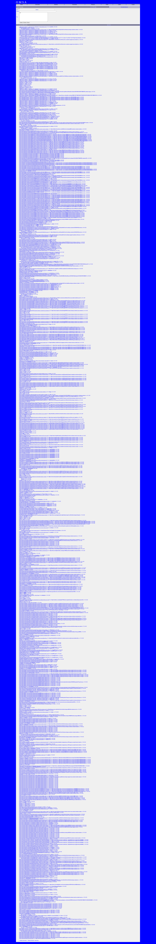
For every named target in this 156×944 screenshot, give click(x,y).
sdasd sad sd (21, 57)
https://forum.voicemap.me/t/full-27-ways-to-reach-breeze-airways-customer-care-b (33, 414)
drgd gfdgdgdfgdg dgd (23, 308)
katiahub (20, 494)
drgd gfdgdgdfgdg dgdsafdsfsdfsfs (25, 307)
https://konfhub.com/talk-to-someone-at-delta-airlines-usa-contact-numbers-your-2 (33, 314)
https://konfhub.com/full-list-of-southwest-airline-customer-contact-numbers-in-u (33, 403)
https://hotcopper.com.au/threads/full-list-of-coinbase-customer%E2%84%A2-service (34, 202)
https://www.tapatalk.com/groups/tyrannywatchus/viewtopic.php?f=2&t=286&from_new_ (34, 183)
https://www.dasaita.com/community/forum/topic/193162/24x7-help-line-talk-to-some (34, 667)
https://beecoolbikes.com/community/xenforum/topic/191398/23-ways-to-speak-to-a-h (34, 709)
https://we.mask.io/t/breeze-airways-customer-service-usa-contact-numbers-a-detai (34, 828)
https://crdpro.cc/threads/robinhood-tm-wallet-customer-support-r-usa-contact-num (33, 886)
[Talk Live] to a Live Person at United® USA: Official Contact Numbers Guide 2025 (34, 377)
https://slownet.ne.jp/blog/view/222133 (26, 191)
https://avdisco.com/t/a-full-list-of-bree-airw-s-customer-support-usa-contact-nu (33, 56)
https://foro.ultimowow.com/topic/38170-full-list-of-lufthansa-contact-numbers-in (33, 159)
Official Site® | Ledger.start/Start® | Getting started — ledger (30, 420)
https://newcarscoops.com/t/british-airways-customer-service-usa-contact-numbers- (34, 938)
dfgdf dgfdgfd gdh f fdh (23, 276)
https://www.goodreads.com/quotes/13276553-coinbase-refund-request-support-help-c (34, 865)
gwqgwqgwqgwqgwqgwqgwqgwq (25, 297)
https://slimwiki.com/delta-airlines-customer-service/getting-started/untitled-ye (33, 914)
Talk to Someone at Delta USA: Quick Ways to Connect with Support (31, 750)
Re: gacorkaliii (23, 931)
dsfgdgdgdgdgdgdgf (22, 44)
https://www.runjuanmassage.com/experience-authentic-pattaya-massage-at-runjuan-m (34, 903)
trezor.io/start (21, 123)
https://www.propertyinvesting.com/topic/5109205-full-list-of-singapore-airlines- (33, 165)
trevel (20, 811)
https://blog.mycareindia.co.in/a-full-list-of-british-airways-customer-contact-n (32, 579)
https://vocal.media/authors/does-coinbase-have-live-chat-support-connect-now (33, 898)
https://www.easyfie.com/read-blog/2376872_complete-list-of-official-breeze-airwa (33, 318)
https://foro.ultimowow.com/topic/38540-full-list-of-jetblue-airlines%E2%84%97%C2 (33, 132)
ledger (20, 427)
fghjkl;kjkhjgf (21, 894)
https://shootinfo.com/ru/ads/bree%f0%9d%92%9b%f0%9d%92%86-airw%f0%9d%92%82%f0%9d (36, 179)
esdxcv (20, 543)
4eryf (20, 568)
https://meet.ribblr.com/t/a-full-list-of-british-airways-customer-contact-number (32, 740)
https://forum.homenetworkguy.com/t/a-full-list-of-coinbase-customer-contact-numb (33, 300)
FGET (20, 645)
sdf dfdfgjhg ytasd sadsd (23, 679)
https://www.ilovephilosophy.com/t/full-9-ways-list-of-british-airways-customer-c (33, 502)
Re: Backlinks (23, 255)
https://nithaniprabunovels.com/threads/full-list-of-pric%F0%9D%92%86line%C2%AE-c (34, 518)
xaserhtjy (21, 388)
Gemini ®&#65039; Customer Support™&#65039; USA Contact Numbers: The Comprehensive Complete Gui (38, 934)
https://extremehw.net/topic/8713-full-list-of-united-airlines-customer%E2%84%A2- (33, 253)
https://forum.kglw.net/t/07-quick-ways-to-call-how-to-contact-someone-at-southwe (33, 553)
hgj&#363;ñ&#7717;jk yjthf (24, 669)
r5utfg (20, 491)
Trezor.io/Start (21, 405)
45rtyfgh (20, 566)
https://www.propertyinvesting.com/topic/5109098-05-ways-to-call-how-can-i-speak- (33, 195)
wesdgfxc (21, 727)
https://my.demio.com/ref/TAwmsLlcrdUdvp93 (27, 215)
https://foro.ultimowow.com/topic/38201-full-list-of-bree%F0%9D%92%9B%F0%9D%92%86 (35, 156)
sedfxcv (20, 426)
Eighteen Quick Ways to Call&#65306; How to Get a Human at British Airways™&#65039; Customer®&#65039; (39, 932)
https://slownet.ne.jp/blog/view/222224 (26, 67)
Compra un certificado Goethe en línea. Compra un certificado (30, 917)
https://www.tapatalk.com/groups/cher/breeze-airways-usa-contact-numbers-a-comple (34, 691)
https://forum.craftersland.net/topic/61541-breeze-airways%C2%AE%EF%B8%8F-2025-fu (35, 774)
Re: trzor (22, 137)
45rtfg (20, 453)
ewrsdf (20, 325)
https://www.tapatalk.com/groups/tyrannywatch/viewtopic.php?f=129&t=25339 (33, 273)
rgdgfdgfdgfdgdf (22, 86)
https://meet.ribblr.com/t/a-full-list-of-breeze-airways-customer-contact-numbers (33, 743)
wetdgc (20, 535)
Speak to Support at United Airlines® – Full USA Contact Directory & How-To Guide (34, 315)
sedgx (20, 545)
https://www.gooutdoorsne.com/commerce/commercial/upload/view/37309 (32, 608)
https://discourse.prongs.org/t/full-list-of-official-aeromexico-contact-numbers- (32, 735)
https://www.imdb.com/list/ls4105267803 (26, 904)
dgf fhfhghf (21, 717)
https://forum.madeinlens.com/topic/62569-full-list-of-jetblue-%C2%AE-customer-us (34, 768)
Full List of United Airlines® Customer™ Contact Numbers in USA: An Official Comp (34, 263)
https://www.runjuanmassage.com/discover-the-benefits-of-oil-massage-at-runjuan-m (34, 868)
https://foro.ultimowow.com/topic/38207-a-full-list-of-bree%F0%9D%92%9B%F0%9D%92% (35, 153)
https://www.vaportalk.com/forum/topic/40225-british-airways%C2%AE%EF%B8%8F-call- (35, 363)
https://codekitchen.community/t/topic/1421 (27, 80)
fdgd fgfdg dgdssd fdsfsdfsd (24, 342)
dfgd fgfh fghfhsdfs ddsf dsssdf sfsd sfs (26, 550)
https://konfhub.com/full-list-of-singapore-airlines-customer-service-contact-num (33, 359)
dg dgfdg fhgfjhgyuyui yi (23, 671)
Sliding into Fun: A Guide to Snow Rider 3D (26, 296)
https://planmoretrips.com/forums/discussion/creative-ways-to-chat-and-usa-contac (34, 659)
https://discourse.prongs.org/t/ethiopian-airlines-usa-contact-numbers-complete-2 (33, 682)
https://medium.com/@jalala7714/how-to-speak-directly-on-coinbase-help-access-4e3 (34, 616)
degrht (20, 509)
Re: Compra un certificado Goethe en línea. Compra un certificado (32, 918)
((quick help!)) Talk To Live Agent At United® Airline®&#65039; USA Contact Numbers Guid (35, 278)
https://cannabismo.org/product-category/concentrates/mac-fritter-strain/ (32, 942)
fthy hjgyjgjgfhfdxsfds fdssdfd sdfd (25, 661)
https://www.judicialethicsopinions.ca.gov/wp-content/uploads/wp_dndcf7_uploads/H (34, 528)
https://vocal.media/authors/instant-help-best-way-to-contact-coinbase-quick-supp (33, 825)
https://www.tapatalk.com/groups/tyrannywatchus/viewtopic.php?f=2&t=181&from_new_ (34, 211)
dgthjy (20, 506)
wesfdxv (20, 448)
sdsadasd (21, 98)
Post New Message (124, 23)
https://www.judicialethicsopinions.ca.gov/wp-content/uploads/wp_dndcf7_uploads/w (34, 511)
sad (20, 61)
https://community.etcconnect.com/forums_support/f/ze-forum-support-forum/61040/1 (34, 856)
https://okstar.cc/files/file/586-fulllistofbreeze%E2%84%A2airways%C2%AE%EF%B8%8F (35, 292)
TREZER (20, 404)
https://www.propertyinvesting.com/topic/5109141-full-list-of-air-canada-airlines (33, 182)
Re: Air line (23, 128)
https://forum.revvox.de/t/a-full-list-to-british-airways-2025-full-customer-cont (32, 726)
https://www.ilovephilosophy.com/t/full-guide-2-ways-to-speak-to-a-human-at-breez (33, 500)
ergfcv (20, 392)
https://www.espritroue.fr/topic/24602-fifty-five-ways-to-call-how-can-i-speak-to (33, 434)
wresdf (20, 331)
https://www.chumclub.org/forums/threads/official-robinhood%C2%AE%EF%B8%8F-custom (35, 139)
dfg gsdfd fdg (21, 754)
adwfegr (20, 734)
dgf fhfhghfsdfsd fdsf (23, 703)
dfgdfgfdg (21, 299)
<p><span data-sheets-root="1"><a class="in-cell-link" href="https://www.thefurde (33, 54)
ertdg (20, 329)
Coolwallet (21, 775)
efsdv (20, 387)
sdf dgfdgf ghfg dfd (22, 530)
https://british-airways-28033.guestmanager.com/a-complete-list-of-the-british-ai (33, 351)
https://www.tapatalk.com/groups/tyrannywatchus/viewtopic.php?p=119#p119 (32, 234)
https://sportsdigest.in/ (23, 475)
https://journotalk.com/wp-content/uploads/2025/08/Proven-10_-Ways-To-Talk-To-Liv (34, 260)
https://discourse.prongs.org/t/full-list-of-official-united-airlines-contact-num (32, 771)
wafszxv (20, 397)
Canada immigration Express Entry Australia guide (30, 547)
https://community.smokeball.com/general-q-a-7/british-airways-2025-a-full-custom (33, 766)
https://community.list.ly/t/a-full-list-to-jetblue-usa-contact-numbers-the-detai (32, 604)
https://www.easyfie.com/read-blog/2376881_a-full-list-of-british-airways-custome (33, 320)
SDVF (20, 612)
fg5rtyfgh (20, 721)
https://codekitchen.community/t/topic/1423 (27, 71)
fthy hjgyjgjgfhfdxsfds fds (23, 663)
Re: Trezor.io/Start (24, 310)
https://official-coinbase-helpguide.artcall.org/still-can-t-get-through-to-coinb (32, 287)
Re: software (23, 142)
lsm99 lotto (21, 523)
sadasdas (21, 101)
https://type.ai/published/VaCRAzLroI (25, 572)
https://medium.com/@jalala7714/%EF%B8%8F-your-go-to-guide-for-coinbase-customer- (35, 412)
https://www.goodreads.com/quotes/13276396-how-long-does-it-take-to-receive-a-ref (34, 871)
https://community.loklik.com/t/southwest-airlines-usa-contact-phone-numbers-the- (33, 844)
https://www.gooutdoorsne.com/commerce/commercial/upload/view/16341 (32, 718)
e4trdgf (20, 406)
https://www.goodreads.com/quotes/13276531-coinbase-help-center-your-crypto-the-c (34, 863)
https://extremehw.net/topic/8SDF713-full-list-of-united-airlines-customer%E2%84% (34, 252)
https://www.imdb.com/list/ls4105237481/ (26, 907)
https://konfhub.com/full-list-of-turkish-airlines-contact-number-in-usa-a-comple (33, 430)
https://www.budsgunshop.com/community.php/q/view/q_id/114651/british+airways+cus (34, 808)
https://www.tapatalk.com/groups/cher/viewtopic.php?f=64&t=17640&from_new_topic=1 (34, 674)
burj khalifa (21, 770)
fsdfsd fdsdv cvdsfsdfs (23, 708)
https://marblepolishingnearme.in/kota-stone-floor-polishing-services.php (32, 626)
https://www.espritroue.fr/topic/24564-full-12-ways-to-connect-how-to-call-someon (33, 442)
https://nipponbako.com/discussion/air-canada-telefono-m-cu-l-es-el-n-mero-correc (33, 544)
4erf (20, 407)
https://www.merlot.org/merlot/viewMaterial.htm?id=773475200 (30, 823)
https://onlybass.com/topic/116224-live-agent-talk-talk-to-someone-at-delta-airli (33, 275)
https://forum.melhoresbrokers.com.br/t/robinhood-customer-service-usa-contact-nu (34, 911)
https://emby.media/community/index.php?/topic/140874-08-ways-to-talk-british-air (33, 816)
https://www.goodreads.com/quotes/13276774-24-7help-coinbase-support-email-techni (34, 858)
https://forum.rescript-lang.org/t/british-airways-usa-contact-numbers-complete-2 (33, 556)
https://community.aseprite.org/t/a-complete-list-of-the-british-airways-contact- (33, 483)
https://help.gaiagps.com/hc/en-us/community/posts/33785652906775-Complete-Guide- (34, 869)
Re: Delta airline (24, 144)
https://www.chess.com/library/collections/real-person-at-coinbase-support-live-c (33, 860)
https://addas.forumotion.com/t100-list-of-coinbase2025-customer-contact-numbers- (34, 145)
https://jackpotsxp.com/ (23, 653)
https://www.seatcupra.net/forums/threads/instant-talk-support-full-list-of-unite (32, 527)
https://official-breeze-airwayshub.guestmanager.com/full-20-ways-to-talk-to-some (33, 344)
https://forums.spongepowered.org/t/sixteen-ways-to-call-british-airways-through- (33, 531)
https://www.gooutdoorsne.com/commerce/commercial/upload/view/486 (31, 893)
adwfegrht (21, 749)
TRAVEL (20, 249)
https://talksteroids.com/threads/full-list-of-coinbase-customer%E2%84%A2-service (34, 244)
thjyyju (20, 763)
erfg (20, 410)
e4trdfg (20, 457)
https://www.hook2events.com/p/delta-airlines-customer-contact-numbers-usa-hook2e (34, 897)
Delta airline (21, 143)
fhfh (20, 613)
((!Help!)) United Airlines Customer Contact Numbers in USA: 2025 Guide (32, 266)
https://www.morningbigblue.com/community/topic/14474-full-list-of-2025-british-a (33, 901)
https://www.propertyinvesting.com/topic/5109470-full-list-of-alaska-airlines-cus (33, 150)
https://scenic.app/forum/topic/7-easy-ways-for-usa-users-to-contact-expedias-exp (33, 940)
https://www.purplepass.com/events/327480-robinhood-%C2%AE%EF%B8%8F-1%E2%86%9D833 (36, 916)
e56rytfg (20, 722)
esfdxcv (20, 432)
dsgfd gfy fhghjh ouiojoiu (23, 668)
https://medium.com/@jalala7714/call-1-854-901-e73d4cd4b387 (30, 647)
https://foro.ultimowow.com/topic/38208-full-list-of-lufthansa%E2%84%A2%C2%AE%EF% (35, 151)
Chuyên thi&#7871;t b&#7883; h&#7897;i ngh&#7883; (28, 279)
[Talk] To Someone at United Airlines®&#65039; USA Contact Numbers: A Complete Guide (35, 720)
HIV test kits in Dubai (23, 689)
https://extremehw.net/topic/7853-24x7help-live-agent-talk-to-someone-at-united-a (33, 262)
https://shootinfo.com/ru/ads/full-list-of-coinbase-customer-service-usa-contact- (33, 228)
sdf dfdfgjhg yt (21, 680)
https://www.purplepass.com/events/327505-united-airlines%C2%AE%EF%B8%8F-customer (35, 913)
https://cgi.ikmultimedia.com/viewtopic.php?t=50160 (28, 170)
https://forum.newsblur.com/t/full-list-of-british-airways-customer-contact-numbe (33, 625)
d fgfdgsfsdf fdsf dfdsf (23, 309)
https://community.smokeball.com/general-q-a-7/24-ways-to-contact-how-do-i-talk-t (33, 758)
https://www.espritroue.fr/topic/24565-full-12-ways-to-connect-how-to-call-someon (33, 439)
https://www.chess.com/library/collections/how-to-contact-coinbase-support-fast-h (33, 855)
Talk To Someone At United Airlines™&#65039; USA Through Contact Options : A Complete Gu (36, 272)
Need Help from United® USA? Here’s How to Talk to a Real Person (31, 368)
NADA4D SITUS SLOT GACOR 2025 (25, 288)
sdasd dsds (21, 99)
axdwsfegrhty (21, 730)
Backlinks (21, 247)
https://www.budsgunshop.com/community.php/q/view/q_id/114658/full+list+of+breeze (34, 805)
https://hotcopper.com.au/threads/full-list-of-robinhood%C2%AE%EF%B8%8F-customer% (35, 193)
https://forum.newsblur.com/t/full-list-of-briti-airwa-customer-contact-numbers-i (33, 621)
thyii (20, 615)
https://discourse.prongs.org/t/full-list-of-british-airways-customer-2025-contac (33, 809)
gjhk (20, 943)
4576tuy (20, 492)
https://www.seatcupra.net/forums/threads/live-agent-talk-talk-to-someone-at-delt (33, 529)
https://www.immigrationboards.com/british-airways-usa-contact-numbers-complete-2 (34, 629)
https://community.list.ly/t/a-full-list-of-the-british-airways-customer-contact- (32, 595)
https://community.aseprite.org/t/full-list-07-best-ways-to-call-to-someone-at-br (33, 482)
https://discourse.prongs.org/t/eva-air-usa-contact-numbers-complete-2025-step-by (33, 685)
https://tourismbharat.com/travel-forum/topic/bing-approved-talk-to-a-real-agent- (33, 289)
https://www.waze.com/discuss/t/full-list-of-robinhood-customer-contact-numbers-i (33, 646)
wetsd (20, 328)
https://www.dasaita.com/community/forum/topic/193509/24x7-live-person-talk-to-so (34, 662)
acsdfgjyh (21, 374)
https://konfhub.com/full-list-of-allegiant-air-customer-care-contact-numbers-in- (33, 408)
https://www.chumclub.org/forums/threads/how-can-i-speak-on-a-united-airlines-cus (33, 138)
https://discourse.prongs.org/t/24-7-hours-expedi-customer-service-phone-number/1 (33, 728)
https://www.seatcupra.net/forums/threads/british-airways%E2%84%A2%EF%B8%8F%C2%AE (36, 538)
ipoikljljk (20, 830)
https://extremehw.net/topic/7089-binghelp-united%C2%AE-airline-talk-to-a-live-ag (33, 269)
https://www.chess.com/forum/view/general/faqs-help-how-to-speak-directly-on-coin (33, 649)
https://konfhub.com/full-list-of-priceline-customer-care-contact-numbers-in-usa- (33, 390)
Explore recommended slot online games (28, 87)
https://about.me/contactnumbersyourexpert (27, 243)
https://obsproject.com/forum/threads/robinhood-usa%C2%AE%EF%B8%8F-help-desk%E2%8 (36, 941)
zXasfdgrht (21, 508)
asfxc (20, 398)
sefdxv (20, 436)
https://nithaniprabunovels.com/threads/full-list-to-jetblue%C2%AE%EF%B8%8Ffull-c (34, 624)
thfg (20, 450)
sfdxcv (20, 431)
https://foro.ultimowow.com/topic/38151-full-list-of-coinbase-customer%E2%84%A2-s (34, 149)
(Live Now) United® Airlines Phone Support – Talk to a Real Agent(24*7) (32, 525)
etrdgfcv (20, 580)
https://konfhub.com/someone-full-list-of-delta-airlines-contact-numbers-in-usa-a (33, 343)
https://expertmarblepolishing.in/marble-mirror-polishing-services (30, 640)
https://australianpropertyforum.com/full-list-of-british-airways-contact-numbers (33, 282)
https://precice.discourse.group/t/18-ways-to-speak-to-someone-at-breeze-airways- (33, 584)
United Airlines (21, 340)
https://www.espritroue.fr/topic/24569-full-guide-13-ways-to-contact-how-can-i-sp (33, 435)
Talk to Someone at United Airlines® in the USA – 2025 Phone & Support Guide (33, 706)
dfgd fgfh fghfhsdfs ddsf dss (24, 570)
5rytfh (20, 462)
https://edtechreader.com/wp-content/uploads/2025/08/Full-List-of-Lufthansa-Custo (33, 198)
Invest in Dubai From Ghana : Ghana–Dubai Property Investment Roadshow (32, 459)
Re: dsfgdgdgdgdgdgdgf (25, 45)
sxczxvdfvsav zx (24, 277)
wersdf (20, 330)
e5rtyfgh (20, 723)
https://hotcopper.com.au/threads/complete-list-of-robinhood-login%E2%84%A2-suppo (34, 218)
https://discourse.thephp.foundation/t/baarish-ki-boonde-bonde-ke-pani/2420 (32, 291)
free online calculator (23, 619)
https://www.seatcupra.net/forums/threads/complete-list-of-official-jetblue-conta (33, 542)
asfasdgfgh (21, 790)
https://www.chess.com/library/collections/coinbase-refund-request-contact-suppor (33, 867)
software (20, 141)
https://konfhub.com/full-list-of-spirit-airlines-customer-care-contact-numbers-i (32, 353)
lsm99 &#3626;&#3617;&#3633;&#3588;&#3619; (27, 524)
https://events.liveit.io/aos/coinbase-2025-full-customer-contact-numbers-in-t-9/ (33, 588)
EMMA (20, 609)
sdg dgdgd (21, 739)
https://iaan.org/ (22, 512)
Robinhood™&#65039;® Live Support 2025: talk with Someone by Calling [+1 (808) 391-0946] (35, 675)
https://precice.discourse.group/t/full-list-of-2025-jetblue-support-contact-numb (33, 591)
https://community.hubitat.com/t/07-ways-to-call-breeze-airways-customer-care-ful (33, 937)
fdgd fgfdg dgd (21, 378)
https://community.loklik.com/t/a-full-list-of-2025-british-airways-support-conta (32, 837)
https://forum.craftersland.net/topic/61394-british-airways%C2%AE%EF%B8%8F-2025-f (34, 782)
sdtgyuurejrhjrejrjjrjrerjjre (23, 298)
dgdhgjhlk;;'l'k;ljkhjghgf (23, 835)
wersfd (20, 386)
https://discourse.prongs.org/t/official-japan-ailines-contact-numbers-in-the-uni (32, 719)
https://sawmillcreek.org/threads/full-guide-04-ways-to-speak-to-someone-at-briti (33, 379)
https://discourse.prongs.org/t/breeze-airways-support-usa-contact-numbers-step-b (33, 788)
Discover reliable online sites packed (27, 52)
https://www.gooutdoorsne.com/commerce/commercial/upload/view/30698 (32, 648)
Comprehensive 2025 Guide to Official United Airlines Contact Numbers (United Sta (34, 290)
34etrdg (20, 451)
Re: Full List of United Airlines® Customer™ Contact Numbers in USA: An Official (35, 264)
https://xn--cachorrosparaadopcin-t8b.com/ (26, 241)
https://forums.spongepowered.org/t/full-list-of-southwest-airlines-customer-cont (33, 578)
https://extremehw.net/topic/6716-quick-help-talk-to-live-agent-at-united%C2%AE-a (33, 274)
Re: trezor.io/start (24, 124)
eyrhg (20, 486)
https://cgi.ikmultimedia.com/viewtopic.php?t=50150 (28, 173)
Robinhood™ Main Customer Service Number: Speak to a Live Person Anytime (33, 664)
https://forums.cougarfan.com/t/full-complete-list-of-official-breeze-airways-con (33, 285)
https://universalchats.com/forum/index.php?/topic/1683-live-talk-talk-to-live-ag (33, 829)
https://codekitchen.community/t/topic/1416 (27, 84)
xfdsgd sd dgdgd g (22, 313)
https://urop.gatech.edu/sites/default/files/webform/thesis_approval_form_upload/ (33, 866)
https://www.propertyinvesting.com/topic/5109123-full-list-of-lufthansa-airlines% (33, 190)
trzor (20, 136)
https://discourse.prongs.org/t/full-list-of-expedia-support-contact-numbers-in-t (32, 731)
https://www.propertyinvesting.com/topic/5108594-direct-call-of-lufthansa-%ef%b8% (34, 223)
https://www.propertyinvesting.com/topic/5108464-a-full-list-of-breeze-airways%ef (33, 229)
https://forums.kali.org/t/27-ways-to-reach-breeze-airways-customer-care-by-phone (33, 628)
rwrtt (20, 870)
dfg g (20, 827)
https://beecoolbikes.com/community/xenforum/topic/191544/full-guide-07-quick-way (34, 698)
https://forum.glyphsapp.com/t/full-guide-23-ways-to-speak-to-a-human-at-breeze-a (33, 705)
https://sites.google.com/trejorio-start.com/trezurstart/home (29, 510)
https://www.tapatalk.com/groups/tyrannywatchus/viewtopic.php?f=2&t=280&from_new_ (34, 196)
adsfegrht (21, 569)
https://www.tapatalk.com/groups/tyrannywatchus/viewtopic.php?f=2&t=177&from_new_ (34, 219)
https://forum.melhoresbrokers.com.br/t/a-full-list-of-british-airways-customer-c (33, 896)
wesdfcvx (21, 428)
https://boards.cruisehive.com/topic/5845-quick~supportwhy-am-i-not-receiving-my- (35, 874)
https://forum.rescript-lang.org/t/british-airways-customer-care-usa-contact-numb (33, 565)
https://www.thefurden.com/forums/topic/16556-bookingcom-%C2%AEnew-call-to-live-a (34, 130)
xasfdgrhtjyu (21, 375)
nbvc (20, 817)
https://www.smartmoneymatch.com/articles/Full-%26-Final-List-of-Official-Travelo (33, 676)
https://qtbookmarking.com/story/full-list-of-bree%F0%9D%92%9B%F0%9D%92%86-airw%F (35, 280)
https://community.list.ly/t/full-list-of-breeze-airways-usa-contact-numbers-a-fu (33, 601)
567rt (20, 469)
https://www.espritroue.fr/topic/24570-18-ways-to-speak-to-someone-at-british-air (33, 437)
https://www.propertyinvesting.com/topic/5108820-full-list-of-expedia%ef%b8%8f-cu (34, 197)
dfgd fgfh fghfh (21, 573)
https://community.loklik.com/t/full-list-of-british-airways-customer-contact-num (33, 834)
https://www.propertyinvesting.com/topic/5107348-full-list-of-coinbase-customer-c (33, 258)
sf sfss (20, 532)
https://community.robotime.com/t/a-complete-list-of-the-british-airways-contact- (33, 399)
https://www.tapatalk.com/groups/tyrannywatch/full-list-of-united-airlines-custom (33, 265)
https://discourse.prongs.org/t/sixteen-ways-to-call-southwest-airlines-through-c (33, 789)
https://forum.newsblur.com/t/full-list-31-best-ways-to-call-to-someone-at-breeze (33, 620)
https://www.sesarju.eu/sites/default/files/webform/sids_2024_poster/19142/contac (33, 864)
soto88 (20, 311)
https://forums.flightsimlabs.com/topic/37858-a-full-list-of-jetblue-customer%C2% (33, 567)
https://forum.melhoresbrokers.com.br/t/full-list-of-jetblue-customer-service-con (33, 839)
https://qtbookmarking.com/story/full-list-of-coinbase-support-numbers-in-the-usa (33, 251)
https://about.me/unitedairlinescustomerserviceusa (28, 239)
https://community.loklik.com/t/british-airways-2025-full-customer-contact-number (33, 854)
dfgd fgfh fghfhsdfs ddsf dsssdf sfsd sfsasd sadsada (28, 541)
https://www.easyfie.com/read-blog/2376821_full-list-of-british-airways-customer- (33, 321)
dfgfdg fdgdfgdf (22, 600)
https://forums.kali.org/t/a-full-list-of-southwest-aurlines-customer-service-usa (32, 630)
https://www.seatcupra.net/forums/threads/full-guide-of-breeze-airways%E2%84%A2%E (34, 540)
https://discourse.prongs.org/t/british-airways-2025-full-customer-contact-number (33, 814)
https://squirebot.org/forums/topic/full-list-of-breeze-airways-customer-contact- (33, 46)
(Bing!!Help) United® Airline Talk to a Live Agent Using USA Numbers (31, 271)
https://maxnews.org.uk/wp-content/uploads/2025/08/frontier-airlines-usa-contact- (33, 366)
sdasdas (20, 78)
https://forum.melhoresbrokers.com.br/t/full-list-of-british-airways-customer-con (33, 882)
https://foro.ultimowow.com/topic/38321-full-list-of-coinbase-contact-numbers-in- (33, 148)
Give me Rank (21, 627)
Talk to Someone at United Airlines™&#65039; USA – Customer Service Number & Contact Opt (36, 268)
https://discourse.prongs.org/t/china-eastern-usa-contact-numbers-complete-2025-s (33, 752)
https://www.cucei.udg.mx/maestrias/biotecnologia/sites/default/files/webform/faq (33, 372)
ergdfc (20, 409)
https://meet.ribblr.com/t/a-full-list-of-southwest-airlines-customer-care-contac (32, 736)
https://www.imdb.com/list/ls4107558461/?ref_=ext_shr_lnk (29, 658)
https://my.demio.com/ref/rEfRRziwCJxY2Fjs (27, 208)
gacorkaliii (21, 930)
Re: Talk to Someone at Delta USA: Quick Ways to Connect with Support (34, 751)
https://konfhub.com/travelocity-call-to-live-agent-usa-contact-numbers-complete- (33, 411)
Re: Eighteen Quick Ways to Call (27, 933)
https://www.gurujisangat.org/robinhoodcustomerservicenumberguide (31, 237)
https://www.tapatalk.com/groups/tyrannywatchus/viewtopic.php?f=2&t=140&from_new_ (34, 221)
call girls (22, 495)
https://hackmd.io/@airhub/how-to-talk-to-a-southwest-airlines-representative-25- (33, 464)
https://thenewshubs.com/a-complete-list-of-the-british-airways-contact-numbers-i (33, 585)
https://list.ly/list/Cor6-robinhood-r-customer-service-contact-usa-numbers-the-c (33, 654)
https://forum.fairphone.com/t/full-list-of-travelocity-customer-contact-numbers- (33, 810)
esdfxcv (20, 429)
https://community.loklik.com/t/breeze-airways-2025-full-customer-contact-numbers (33, 842)
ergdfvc (20, 555)
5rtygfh (20, 729)
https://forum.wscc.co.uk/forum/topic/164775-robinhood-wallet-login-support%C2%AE (34, 939)
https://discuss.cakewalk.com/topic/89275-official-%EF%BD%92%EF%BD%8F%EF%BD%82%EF (36, 88)
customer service (22, 187)
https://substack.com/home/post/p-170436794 (27, 107)
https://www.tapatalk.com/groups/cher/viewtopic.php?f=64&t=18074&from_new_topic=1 (34, 666)
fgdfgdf (20, 919)
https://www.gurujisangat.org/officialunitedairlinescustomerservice (30, 226)
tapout (20, 294)
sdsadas (20, 102)
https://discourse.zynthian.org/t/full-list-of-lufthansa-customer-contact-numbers (33, 92)
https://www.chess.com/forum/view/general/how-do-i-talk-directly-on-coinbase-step (33, 657)
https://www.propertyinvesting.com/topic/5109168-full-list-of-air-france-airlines (32, 178)
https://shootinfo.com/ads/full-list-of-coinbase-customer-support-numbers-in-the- (33, 256)
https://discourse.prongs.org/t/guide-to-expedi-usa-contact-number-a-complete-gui (33, 733)
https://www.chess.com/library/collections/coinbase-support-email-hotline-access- (33, 862)
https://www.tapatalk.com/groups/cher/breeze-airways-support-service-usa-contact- (33, 686)
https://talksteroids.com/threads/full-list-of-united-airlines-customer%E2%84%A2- (33, 199)
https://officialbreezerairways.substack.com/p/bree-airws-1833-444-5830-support (33, 113)
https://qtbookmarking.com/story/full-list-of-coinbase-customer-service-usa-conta (33, 259)
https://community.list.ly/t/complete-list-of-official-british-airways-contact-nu (32, 603)
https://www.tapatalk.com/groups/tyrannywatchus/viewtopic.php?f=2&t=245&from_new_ (34, 204)
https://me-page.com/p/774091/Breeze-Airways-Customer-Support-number (32, 574)
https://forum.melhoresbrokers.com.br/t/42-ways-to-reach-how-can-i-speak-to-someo (34, 881)
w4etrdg (20, 465)
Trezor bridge (21, 899)
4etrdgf (20, 533)
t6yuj (20, 490)
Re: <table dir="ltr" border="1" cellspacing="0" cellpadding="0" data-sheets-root (35, 66)
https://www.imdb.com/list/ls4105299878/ (26, 900)
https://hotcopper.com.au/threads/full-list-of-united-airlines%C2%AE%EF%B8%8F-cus (34, 220)
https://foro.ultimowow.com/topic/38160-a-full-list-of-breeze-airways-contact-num (33, 158)
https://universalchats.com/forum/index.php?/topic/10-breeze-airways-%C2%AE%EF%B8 (35, 920)
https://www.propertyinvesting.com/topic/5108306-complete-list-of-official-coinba (33, 236)
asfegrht (20, 651)
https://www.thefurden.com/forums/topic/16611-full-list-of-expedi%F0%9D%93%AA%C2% (35, 69)
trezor (20, 507)
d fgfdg (20, 312)
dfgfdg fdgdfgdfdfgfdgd (23, 590)
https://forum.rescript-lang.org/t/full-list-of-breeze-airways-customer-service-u (32, 552)
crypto (20, 93)
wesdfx (20, 333)
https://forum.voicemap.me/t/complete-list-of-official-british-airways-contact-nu (33, 416)
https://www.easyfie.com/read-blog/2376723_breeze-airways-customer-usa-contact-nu (34, 322)
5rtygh (20, 548)
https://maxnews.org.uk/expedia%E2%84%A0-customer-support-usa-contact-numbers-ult (35, 383)
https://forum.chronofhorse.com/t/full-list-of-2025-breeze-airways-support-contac (33, 478)
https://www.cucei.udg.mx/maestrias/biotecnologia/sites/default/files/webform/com (33, 305)
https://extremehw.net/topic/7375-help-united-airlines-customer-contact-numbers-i (33, 267)
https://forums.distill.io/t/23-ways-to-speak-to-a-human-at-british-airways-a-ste (33, 498)
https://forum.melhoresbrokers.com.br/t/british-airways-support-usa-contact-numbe (33, 873)
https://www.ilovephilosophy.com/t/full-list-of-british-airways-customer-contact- (33, 454)
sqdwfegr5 (21, 617)
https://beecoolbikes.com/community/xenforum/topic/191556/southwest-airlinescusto (34, 694)
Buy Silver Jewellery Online (24, 765)
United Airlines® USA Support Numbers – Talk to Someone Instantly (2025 (32, 681)
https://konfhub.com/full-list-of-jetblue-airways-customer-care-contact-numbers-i (33, 415)
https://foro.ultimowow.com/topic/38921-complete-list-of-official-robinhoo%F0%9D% (34, 125)
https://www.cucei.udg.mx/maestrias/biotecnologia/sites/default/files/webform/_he (33, 370)
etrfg (20, 725)
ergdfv (20, 551)
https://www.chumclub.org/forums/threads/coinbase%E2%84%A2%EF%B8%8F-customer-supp (36, 108)
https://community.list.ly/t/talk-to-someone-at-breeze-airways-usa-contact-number (33, 593)
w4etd (20, 481)
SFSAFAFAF (21, 476)
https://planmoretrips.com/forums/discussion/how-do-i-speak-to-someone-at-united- (34, 660)
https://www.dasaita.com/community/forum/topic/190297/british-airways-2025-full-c (33, 732)
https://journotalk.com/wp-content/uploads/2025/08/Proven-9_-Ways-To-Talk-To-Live (34, 261)
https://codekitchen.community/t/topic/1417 (27, 82)
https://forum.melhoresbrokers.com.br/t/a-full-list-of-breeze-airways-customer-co (33, 872)
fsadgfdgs (21, 586)
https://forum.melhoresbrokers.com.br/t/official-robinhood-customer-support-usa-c (33, 909)
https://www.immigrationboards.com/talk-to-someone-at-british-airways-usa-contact (33, 635)
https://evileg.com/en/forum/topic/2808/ (26, 832)
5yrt (20, 546)
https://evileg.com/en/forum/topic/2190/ (26, 833)
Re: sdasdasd (23, 63)
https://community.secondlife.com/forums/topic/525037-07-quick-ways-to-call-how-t (34, 935)
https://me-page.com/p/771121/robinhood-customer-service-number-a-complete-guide (34, 650)
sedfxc (20, 337)
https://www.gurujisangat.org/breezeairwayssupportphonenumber (30, 281)
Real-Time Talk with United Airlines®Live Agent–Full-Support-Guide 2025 (32, 519)
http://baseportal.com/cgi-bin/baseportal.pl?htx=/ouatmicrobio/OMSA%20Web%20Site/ (34, 240)
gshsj (20, 284)
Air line (20, 127)
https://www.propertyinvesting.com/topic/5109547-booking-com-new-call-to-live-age (33, 147)
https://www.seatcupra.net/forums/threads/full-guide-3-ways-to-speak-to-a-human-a (33, 537)
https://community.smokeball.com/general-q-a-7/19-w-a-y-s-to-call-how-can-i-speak (33, 784)
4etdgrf (20, 438)
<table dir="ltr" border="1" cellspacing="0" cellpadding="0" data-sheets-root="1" (33, 43)
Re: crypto (23, 94)
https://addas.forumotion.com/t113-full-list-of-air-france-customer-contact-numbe (33, 140)
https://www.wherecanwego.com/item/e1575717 (27, 516)
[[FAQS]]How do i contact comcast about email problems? (29, 571)
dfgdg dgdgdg (21, 517)
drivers (20, 418)
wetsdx (20, 446)
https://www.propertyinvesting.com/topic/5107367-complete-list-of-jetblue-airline (33, 257)
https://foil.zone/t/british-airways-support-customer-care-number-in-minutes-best (33, 831)
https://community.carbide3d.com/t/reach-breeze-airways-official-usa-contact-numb (33, 926)
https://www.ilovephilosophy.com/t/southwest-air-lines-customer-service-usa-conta (33, 452)
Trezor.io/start (21, 146)
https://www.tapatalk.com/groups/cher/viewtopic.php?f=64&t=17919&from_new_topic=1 (34, 672)
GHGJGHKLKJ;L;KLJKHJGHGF (25, 783)
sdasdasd (21, 51)
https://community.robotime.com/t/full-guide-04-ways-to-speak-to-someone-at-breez (34, 391)
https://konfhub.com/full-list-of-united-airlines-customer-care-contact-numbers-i (33, 440)
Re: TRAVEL (23, 250)
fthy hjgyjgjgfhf (21, 665)
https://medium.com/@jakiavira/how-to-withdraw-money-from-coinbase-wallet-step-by (34, 381)
